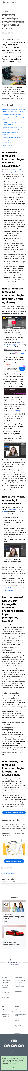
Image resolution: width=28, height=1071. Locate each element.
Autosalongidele (6, 995)
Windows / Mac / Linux (20, 989)
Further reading (7, 145)
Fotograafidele (5, 982)
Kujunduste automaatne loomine (20, 1015)
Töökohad (17, 1020)
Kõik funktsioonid (6, 980)
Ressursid (4, 1019)
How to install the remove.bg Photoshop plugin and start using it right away (13, 117)
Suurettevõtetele (6, 997)
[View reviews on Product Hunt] (14, 962)
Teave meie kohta (19, 1023)
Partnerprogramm (19, 1011)
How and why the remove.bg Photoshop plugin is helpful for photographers (12, 140)
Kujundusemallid (18, 994)
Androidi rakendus (19, 991)
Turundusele (5, 985)
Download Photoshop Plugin (14, 812)
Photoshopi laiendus (19, 986)
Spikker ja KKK (5, 1009)
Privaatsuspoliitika (14, 1055)
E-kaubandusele (5, 990)
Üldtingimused (14, 1052)
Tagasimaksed (5, 1014)
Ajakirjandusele (5, 992)
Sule (14, 1067)
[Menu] (25, 2)
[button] (5, 1045)
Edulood (4, 1000)
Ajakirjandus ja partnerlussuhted (19, 1026)
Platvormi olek (5, 1016)
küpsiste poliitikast (13, 1063)
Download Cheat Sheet (14, 861)
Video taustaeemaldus (20, 1018)
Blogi (16, 1009)
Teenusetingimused (14, 1050)
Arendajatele (5, 987)
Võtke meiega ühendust (7, 1011)
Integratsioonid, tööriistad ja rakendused (20, 983)
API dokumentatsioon (20, 980)
